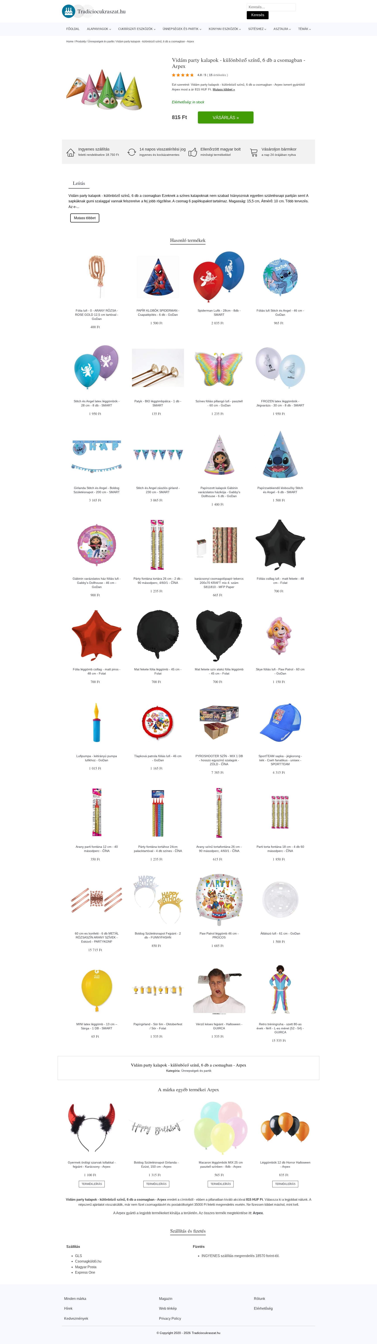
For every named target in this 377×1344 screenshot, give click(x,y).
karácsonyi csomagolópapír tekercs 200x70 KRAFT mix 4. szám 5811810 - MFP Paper (219, 582)
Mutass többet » (224, 89)
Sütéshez (256, 29)
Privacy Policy (170, 1318)
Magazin (165, 1299)
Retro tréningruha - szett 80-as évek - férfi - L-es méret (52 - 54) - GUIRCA (280, 1028)
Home (70, 41)
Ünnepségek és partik (181, 29)
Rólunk (259, 1299)
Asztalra (281, 29)
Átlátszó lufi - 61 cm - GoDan (280, 933)
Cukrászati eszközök (135, 29)
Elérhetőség (263, 1308)
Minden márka (75, 1299)
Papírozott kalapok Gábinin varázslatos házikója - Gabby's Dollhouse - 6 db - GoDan (219, 492)
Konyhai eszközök (223, 29)
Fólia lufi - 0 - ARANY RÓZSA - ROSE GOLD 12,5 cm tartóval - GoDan (96, 314)
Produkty (80, 41)
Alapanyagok (97, 29)
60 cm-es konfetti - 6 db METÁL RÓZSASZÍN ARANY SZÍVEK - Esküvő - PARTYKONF (97, 937)
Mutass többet (85, 218)
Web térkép (168, 1308)
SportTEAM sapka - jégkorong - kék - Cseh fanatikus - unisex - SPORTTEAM (280, 760)
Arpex (176, 89)
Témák (303, 29)
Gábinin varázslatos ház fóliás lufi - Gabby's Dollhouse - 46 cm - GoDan (97, 582)
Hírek (68, 1308)
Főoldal (72, 29)
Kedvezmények (76, 1318)
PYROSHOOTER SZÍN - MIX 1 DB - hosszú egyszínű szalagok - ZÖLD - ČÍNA (219, 760)
